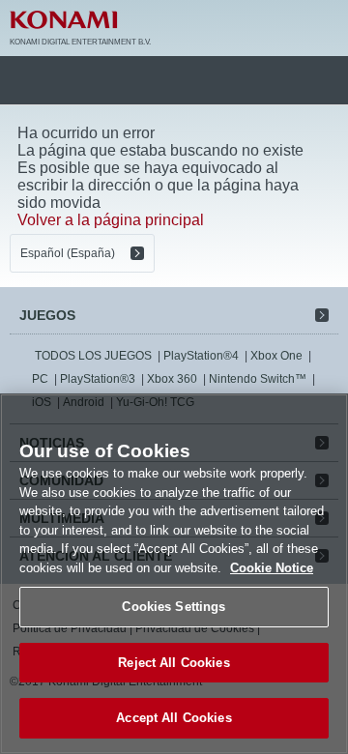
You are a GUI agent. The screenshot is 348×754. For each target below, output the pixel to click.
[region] (174, 573)
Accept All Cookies (173, 717)
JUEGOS (47, 315)
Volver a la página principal (110, 220)
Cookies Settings (173, 606)
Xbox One (276, 355)
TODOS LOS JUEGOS (93, 355)
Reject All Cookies (173, 662)
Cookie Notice (271, 568)
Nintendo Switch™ (257, 379)
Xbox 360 (172, 379)
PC (40, 379)
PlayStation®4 (201, 355)
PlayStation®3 (97, 379)
